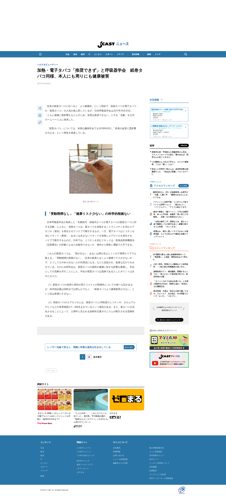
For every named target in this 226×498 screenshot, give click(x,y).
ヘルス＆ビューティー (47, 64)
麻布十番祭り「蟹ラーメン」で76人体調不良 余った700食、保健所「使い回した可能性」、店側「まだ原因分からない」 (171, 214)
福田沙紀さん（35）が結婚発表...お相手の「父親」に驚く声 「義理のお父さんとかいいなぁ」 (170, 194)
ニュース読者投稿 (120, 459)
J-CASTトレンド (84, 451)
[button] (40, 54)
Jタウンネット (83, 468)
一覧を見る (183, 145)
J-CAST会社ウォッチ (85, 455)
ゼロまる (80, 472)
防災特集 (135, 54)
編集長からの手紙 (120, 463)
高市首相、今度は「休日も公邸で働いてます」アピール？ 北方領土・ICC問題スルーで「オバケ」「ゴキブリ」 (170, 293)
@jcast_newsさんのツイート (163, 330)
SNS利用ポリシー (156, 455)
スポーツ (109, 54)
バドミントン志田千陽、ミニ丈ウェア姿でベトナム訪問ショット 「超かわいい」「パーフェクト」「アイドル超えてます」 (170, 204)
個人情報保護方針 (156, 448)
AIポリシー (153, 459)
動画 (149, 54)
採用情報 (116, 451)
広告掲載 (153, 467)
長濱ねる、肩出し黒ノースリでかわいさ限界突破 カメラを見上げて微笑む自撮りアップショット (170, 233)
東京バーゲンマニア (85, 464)
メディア (120, 54)
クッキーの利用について (159, 463)
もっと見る (183, 186)
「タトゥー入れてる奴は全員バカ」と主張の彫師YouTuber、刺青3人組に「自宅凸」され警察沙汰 (171, 283)
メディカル (51, 371)
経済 (83, 54)
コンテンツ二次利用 (157, 474)
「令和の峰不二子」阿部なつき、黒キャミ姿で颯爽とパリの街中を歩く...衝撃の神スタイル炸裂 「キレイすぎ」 (171, 224)
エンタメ (97, 54)
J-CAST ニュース (113, 44)
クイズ (157, 54)
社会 (67, 54)
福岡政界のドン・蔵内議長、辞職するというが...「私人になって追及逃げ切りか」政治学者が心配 (170, 274)
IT (89, 54)
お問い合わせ (118, 455)
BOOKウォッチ (83, 461)
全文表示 (97, 357)
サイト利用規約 (155, 451)
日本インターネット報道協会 (161, 478)
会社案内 (116, 448)
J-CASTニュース (84, 448)
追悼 (152, 145)
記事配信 (153, 470)
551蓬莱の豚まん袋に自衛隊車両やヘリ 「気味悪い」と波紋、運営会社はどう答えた (170, 257)
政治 (75, 54)
